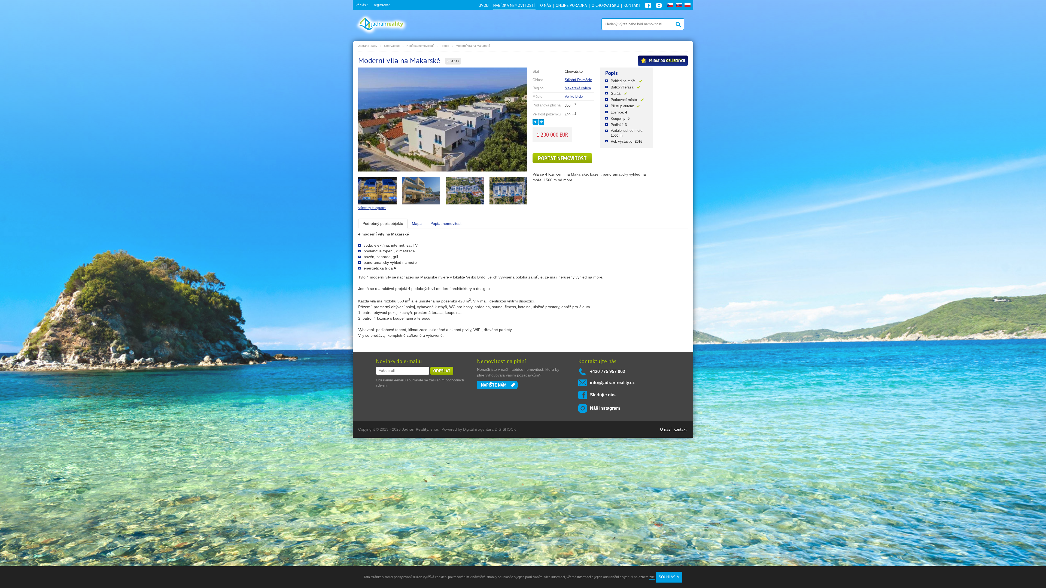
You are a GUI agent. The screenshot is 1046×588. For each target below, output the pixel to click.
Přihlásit (361, 5)
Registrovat (381, 5)
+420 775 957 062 (607, 371)
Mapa (417, 223)
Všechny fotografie (372, 208)
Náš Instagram (605, 408)
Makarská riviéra (578, 88)
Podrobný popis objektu (383, 223)
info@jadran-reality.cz (612, 382)
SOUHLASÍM (669, 577)
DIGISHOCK (505, 429)
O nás (665, 429)
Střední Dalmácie (578, 80)
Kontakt (679, 429)
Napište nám (493, 385)
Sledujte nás (603, 395)
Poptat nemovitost (562, 158)
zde (652, 577)
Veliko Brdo (574, 96)
